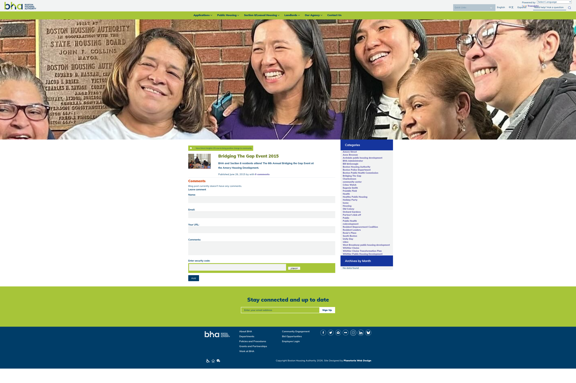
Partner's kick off (352, 215)
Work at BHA (246, 351)
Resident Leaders (352, 230)
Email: (191, 209)
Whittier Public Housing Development (362, 254)
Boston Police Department (357, 170)
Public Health (350, 221)
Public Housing (227, 15)
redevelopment (350, 224)
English (501, 7)
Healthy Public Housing (355, 197)
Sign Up (327, 310)
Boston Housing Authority (356, 167)
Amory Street (350, 151)
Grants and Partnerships (253, 346)
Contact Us (334, 15)
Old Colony (348, 209)
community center (352, 182)
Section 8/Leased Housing (260, 15)
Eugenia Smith (350, 188)
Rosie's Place (349, 233)
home (346, 203)
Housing (347, 206)
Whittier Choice (351, 248)
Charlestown (349, 179)
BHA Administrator (353, 161)
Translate (533, 5)
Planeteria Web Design (357, 360)
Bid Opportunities (292, 336)
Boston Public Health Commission (360, 173)
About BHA (245, 331)
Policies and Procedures (252, 341)
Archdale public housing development (362, 158)
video (345, 242)
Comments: (194, 239)
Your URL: (193, 224)
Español (522, 7)
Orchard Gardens (352, 212)
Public (346, 218)
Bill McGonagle (350, 164)
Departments (246, 336)
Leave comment (197, 189)
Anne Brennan (350, 155)
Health (346, 194)
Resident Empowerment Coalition (360, 227)
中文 (511, 7)
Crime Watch (349, 185)
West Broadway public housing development (366, 245)
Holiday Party (350, 200)
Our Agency (312, 15)
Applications (202, 15)
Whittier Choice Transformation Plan (362, 251)
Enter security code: (199, 260)
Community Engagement (296, 331)
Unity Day (348, 239)
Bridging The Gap (352, 176)
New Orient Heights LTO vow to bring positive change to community (224, 148)
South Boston (350, 236)
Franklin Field (350, 191)
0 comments (262, 174)
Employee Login (291, 341)
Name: (192, 194)
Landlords (290, 15)
